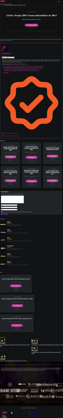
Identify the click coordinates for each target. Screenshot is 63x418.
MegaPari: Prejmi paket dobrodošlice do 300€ (52, 148)
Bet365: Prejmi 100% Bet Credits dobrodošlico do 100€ (10, 148)
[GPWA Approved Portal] (35, 392)
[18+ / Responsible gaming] (10, 386)
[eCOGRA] (34, 386)
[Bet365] (3, 227)
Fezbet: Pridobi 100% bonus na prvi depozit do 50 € (52, 172)
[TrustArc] (47, 398)
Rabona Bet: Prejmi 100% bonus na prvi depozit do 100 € (31, 172)
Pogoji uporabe (33, 414)
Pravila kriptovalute (34, 412)
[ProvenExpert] (22, 398)
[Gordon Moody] (22, 392)
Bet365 (8, 222)
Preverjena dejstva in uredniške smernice (10, 133)
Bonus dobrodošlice (31, 11)
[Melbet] (3, 266)
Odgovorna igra (33, 413)
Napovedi (4, 416)
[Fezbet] (3, 258)
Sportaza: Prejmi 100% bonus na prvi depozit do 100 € (10, 172)
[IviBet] (3, 235)
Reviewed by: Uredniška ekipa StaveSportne (10, 135)
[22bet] (3, 243)
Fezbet (8, 253)
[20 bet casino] (3, 250)
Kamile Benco (6, 53)
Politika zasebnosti (34, 415)
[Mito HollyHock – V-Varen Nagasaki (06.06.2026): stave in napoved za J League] (35, 343)
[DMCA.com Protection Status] (22, 384)
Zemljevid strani (33, 416)
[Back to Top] (11, 411)
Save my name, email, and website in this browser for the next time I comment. (17, 211)
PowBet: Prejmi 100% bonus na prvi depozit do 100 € (31, 148)
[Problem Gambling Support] (10, 398)
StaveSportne (39, 407)
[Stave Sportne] (3, 2)
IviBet (8, 229)
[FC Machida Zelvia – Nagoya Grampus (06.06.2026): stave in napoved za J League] (35, 351)
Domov (2, 5)
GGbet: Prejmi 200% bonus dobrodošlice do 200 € (16, 279)
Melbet (8, 261)
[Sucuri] (34, 398)
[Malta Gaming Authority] (47, 392)
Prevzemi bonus (30, 25)
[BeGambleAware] (46, 386)
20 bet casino (10, 245)
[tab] (4, 57)
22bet (8, 237)
